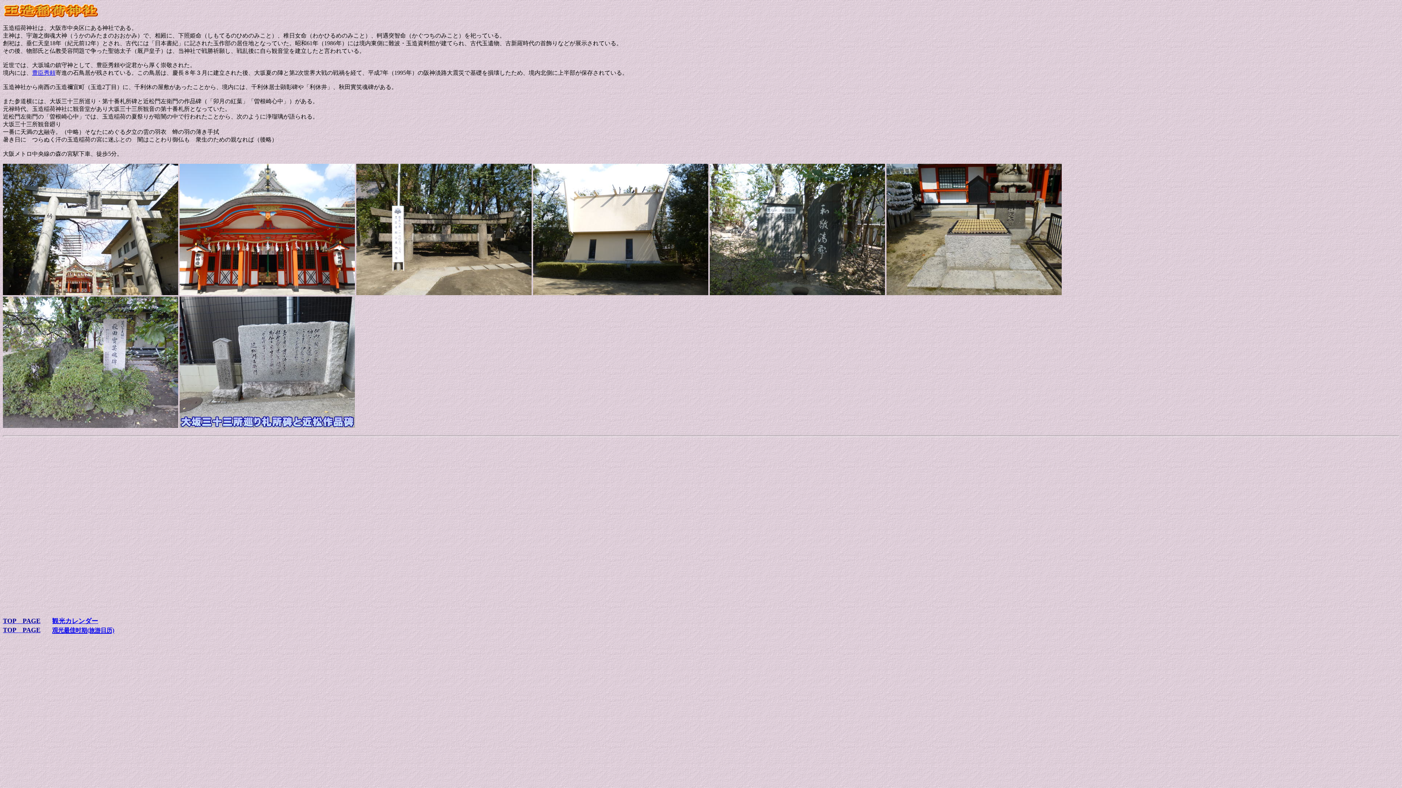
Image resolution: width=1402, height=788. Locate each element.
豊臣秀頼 (43, 73)
